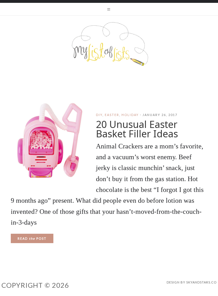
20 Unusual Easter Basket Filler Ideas (137, 129)
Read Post (32, 238)
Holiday (130, 115)
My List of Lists (109, 44)
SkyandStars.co (201, 282)
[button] (109, 9)
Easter (112, 115)
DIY (99, 115)
